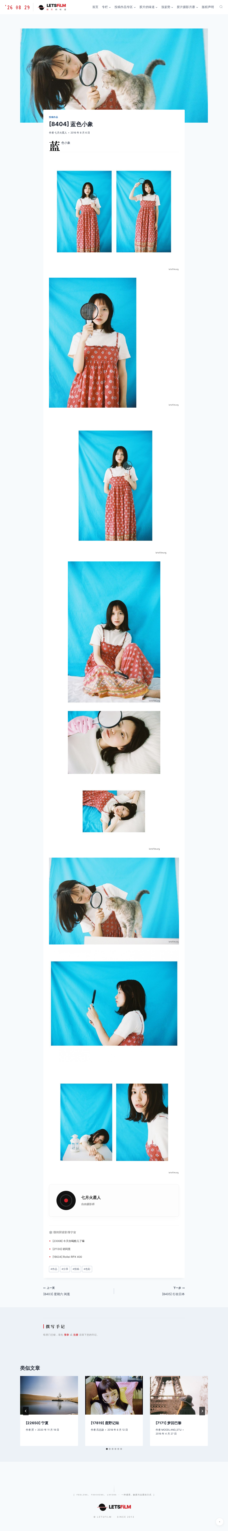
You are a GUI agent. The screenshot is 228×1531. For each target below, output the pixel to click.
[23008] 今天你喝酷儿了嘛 (69, 1241)
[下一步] (202, 1411)
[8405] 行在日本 (173, 1291)
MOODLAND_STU (171, 1429)
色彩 (87, 1269)
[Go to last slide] (26, 1411)
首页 (95, 7)
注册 (75, 1334)
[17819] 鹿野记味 (105, 1423)
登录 (66, 1334)
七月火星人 (61, 132)
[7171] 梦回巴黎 (169, 1423)
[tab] (107, 1449)
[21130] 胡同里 (62, 1249)
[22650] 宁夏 (37, 1423)
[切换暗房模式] (220, 1522)
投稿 (76, 1269)
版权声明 (208, 7)
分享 (65, 1269)
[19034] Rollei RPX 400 (67, 1256)
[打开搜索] (221, 6)
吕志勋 (100, 1429)
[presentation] (49, 1395)
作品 (54, 1269)
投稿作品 (53, 117)
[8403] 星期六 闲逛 (56, 1291)
